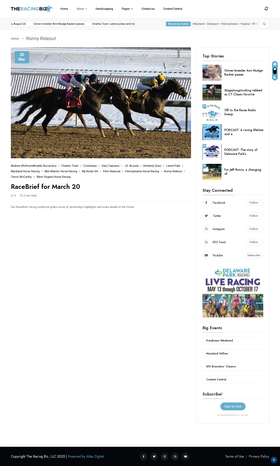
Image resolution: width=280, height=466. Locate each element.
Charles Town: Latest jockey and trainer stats (114, 23)
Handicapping (104, 8)
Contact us (148, 8)
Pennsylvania (229, 24)
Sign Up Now (233, 406)
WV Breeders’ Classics (221, 366)
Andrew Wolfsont (22, 165)
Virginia (245, 24)
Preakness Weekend (219, 340)
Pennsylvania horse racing (142, 171)
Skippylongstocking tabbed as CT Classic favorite (243, 92)
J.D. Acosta (131, 165)
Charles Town (69, 165)
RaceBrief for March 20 (45, 186)
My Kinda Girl (90, 171)
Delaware (212, 24)
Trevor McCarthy (21, 177)
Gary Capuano (110, 165)
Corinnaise (90, 165)
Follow (254, 202)
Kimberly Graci (152, 165)
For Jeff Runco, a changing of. (242, 171)
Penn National (111, 171)
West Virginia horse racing (53, 177)
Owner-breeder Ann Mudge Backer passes (53, 23)
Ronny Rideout (41, 38)
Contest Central (172, 8)
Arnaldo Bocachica (44, 165)
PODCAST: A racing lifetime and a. (243, 132)
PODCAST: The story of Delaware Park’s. (240, 152)
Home (64, 8)
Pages (126, 8)
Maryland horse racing (25, 171)
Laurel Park (173, 165)
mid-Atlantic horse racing (61, 171)
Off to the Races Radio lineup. (240, 112)
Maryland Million (217, 353)
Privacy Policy (259, 456)
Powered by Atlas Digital (86, 456)
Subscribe (253, 255)
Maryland (198, 24)
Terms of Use (234, 456)
